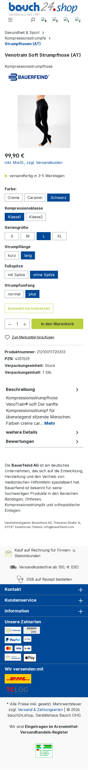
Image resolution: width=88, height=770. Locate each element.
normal (14, 294)
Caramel (34, 197)
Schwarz (58, 197)
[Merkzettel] (44, 19)
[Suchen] (32, 19)
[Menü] (10, 19)
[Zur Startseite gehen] (44, 9)
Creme (13, 197)
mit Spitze (16, 274)
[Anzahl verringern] (10, 324)
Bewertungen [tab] (20, 441)
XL (59, 236)
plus (32, 294)
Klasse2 (36, 216)
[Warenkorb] (66, 19)
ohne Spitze (44, 274)
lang (28, 255)
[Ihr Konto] (55, 19)
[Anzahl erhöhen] (25, 324)
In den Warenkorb (57, 323)
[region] (44, 121)
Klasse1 (14, 216)
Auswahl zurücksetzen (29, 308)
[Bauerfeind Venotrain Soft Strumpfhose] (44, 121)
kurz (12, 255)
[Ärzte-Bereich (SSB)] (77, 19)
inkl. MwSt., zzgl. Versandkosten (33, 162)
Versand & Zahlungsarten (40, 709)
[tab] (43, 406)
